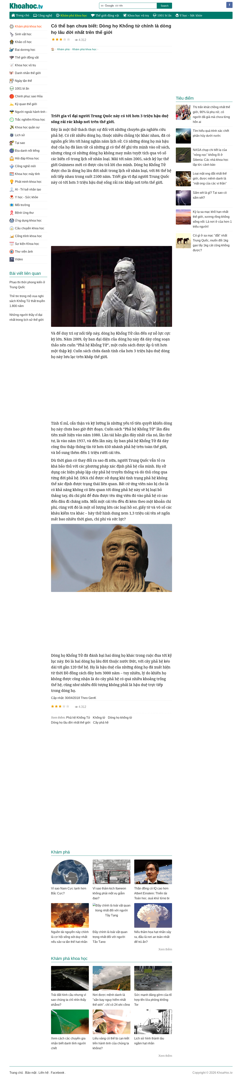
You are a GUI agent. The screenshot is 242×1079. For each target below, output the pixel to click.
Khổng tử (99, 717)
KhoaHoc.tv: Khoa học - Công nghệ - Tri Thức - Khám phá (30, 6)
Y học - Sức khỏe (190, 15)
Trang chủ (22, 15)
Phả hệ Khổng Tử (78, 717)
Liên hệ (44, 1072)
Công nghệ (44, 15)
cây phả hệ (101, 722)
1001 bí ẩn (164, 15)
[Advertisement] (111, 82)
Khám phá (63, 49)
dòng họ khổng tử (120, 717)
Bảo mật (30, 1072)
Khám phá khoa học (73, 15)
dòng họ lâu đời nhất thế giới (70, 722)
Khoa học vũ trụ (138, 15)
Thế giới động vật (107, 15)
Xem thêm (165, 949)
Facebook (57, 1072)
